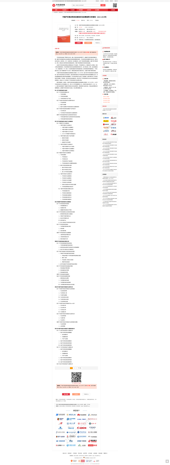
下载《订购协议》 (90, 37)
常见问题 (80, 453)
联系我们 (102, 1)
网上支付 (113, 87)
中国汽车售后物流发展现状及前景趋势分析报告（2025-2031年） (75, 12)
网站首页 (97, 1)
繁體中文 (105, 453)
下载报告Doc (97, 42)
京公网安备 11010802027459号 (90, 457)
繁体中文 (116, 1)
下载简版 (97, 20)
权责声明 (85, 453)
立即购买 (79, 42)
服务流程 (106, 1)
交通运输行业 (61, 12)
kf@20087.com (82, 37)
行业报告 (73, 9)
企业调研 (97, 9)
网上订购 (66, 394)
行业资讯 (64, 9)
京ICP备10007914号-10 (79, 457)
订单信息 (110, 85)
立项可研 (89, 9)
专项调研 (81, 9)
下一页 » (79, 368)
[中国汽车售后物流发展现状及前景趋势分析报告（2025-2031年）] (64, 33)
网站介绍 (64, 453)
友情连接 (95, 453)
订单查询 (113, 9)
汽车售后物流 (83, 59)
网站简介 (111, 1)
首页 (56, 9)
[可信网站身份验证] (81, 461)
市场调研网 (56, 12)
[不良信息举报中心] (96, 461)
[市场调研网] (58, 6)
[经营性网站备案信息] (74, 461)
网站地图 (100, 453)
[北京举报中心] (88, 461)
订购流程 (75, 453)
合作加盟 (90, 453)
